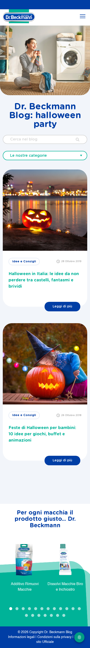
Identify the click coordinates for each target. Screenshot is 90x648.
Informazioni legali (22, 637)
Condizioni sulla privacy (54, 637)
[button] (11, 608)
